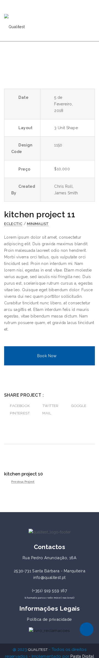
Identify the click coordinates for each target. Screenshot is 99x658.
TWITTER (51, 406)
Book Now (47, 356)
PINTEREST (20, 413)
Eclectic (13, 224)
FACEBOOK (20, 406)
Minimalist (38, 224)
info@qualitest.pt (49, 577)
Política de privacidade (49, 619)
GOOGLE (78, 406)
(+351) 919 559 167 (49, 590)
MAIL (46, 413)
